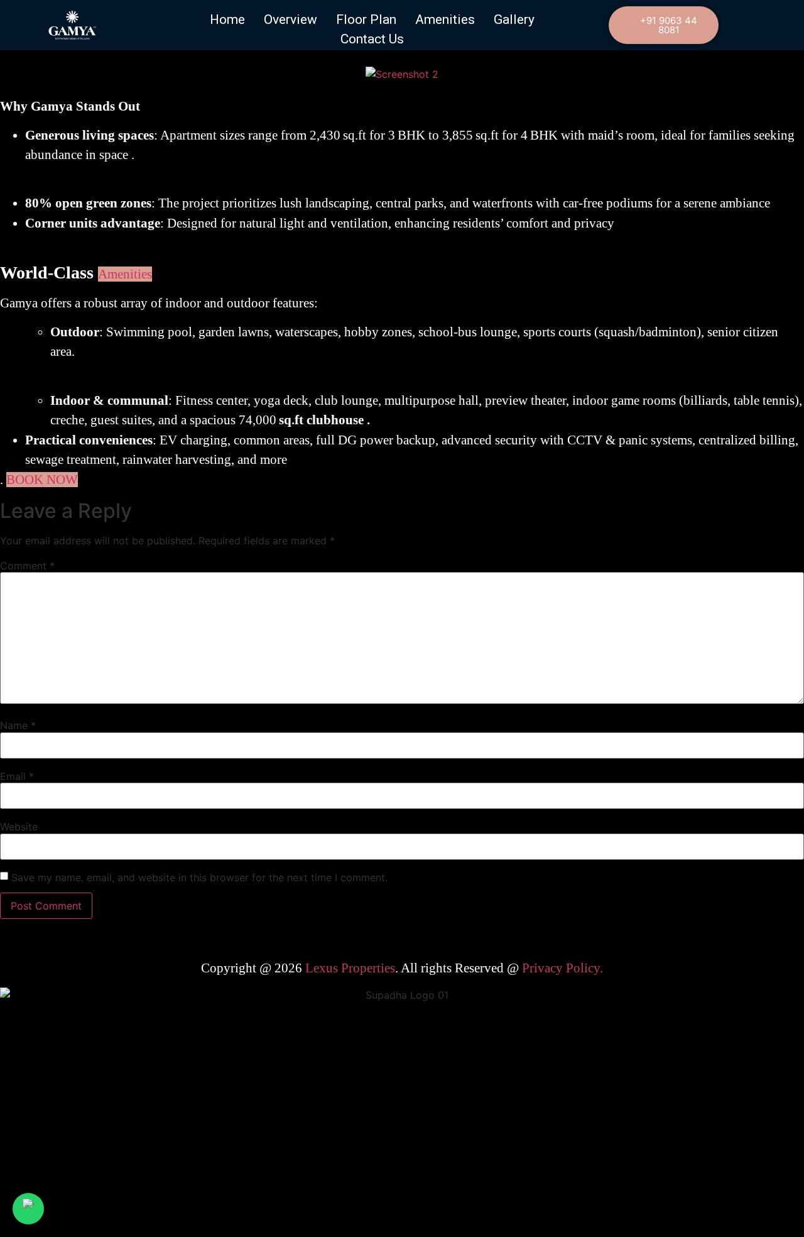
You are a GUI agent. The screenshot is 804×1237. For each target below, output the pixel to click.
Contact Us (372, 39)
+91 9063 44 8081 (668, 25)
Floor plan (366, 19)
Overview (290, 19)
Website (19, 827)
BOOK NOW (42, 479)
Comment (27, 566)
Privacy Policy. (562, 968)
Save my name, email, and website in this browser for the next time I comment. (199, 877)
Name (18, 725)
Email (17, 776)
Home (227, 19)
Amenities (445, 19)
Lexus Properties (350, 968)
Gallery (514, 19)
